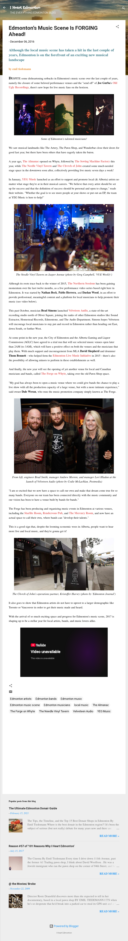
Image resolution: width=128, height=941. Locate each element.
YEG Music (104, 711)
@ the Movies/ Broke (22, 883)
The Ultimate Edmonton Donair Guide (33, 808)
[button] (117, 27)
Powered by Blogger (66, 926)
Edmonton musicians (57, 705)
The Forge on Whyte (22, 711)
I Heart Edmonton (25, 7)
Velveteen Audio (83, 711)
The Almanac (101, 705)
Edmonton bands (46, 698)
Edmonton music (71, 698)
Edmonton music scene (25, 705)
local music (81, 705)
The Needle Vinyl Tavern (54, 711)
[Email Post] (10, 692)
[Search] (124, 8)
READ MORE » (109, 836)
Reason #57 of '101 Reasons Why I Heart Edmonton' (41, 846)
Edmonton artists (21, 698)
